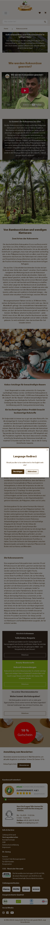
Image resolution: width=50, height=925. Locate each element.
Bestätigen (17, 472)
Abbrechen (47, 450)
